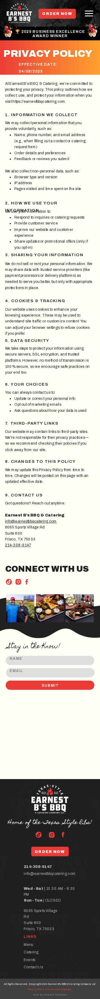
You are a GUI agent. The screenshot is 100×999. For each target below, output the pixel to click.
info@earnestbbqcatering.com (31, 521)
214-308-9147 (18, 545)
